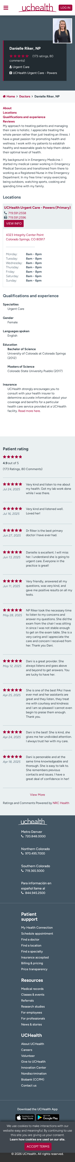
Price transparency (34, 969)
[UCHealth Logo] (32, 821)
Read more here (29, 411)
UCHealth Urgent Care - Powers (35, 73)
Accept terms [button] (38, 1146)
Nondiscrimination (34, 1073)
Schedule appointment (37, 933)
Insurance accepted (35, 957)
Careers (26, 1050)
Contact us (28, 1085)
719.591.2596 (17, 217)
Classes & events (32, 994)
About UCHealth (32, 1044)
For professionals (33, 1018)
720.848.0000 (35, 836)
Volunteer (28, 1056)
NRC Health (61, 803)
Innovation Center (33, 1067)
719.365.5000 (34, 871)
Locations (10, 112)
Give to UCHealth (33, 1061)
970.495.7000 (35, 853)
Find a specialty (32, 951)
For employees (31, 1012)
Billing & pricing (32, 963)
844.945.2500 (35, 893)
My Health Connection (37, 927)
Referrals (27, 1000)
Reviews (9, 121)
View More (37, 794)
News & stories (31, 1024)
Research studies (33, 1006)
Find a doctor (30, 939)
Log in (65, 7)
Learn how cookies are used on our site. (37, 1139)
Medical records (32, 989)
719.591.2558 (17, 213)
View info (14, 223)
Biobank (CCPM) (32, 1079)
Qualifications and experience (24, 117)
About (7, 108)
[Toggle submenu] (6, 8)
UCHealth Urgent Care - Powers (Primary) (37, 207)
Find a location (31, 945)
